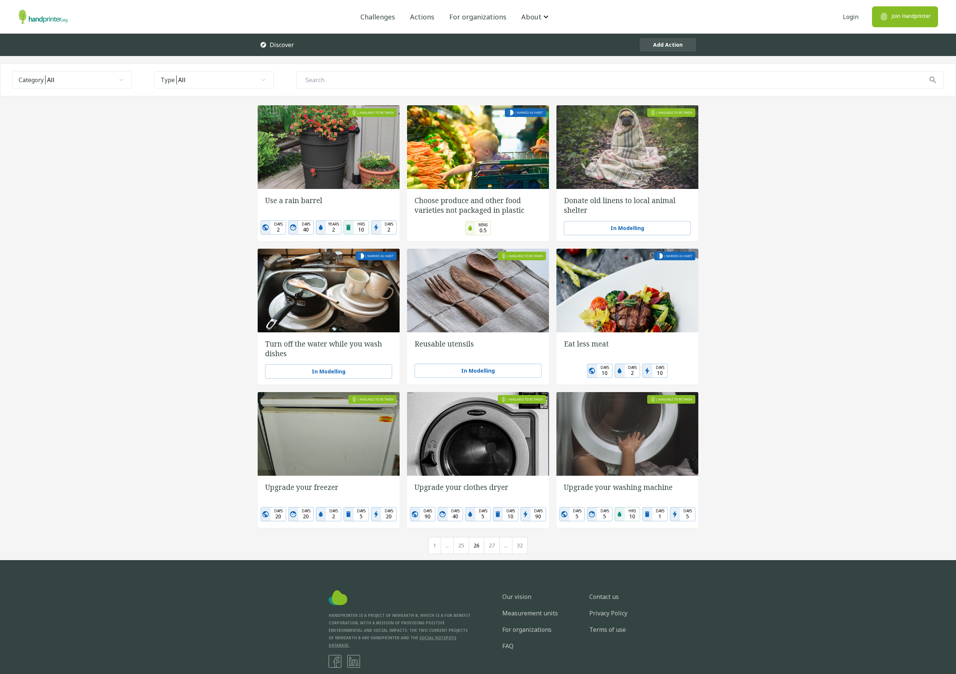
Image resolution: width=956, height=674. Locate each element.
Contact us (604, 597)
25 (461, 545)
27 (492, 545)
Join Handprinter (911, 15)
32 (520, 545)
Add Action (668, 44)
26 (476, 545)
